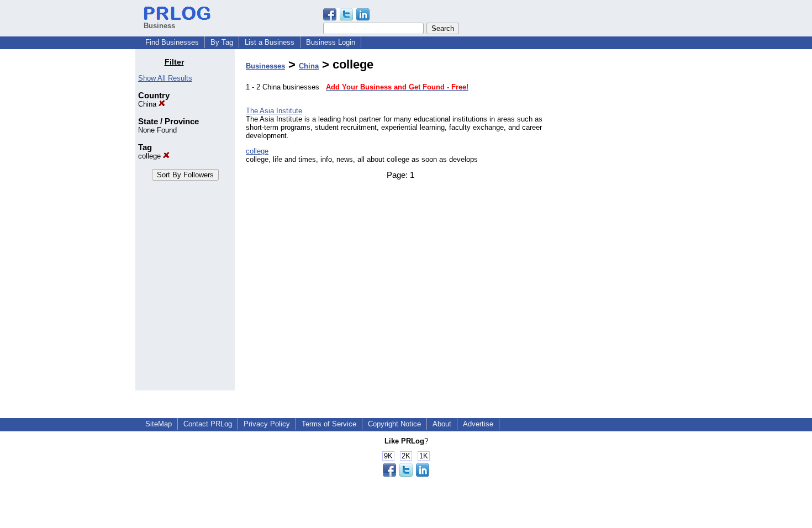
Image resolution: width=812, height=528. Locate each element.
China (148, 104)
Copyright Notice (394, 424)
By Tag (221, 42)
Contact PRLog (207, 424)
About (442, 424)
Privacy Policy (267, 424)
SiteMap (158, 424)
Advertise (478, 424)
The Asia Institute (274, 111)
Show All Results (165, 78)
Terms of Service (329, 424)
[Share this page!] (346, 18)
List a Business (269, 42)
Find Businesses (172, 42)
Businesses (265, 66)
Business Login (330, 42)
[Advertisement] (620, 223)
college (150, 156)
